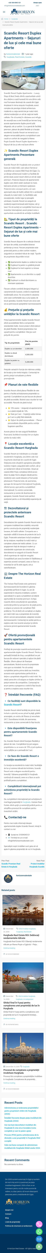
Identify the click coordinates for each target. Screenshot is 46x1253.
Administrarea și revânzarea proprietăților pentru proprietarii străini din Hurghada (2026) (21, 1111)
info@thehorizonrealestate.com (14, 6)
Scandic (28, 57)
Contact (8, 1214)
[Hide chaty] (39, 1246)
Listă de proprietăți (12, 1222)
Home (6, 19)
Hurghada (26, 802)
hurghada (14, 19)
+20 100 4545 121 (14, 3)
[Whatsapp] (39, 1231)
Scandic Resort (12, 704)
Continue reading (9, 948)
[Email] (39, 1239)
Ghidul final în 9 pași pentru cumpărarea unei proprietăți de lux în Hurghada (21, 1005)
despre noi (9, 1210)
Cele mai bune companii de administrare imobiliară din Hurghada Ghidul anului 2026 (22, 1146)
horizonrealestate (13, 54)
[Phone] (39, 1224)
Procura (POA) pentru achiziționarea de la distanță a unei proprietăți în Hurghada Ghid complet (22, 1138)
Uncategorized (28, 999)
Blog (7, 1218)
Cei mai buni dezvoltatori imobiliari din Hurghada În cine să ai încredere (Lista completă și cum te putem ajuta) (20, 1128)
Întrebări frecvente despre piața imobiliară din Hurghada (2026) (22, 1119)
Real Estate (19, 57)
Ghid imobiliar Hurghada (27, 929)
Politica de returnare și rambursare (18, 1226)
